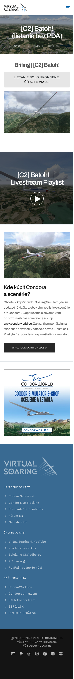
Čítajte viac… (37, 81)
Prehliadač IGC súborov (26, 509)
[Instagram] (37, 653)
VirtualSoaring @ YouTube (27, 541)
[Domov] (15, 7)
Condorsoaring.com (23, 593)
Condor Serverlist (21, 496)
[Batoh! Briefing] (37, 112)
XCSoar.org (17, 561)
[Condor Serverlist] (61, 653)
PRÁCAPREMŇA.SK (22, 613)
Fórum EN (16, 515)
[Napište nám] (13, 653)
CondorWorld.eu (20, 587)
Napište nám (18, 522)
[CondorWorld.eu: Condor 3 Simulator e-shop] (37, 402)
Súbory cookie (39, 645)
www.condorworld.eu (18, 323)
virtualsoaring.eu (48, 638)
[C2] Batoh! (35, 46)
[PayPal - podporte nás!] (21, 653)
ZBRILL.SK (16, 606)
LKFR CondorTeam (22, 600)
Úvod (18, 46)
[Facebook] (45, 653)
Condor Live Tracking (24, 502)
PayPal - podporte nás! (25, 567)
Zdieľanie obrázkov (22, 548)
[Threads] (29, 653)
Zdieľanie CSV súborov (25, 554)
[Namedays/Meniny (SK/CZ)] (53, 653)
